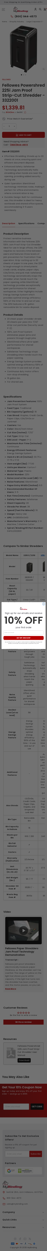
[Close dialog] (43, 604)
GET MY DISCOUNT (23, 638)
